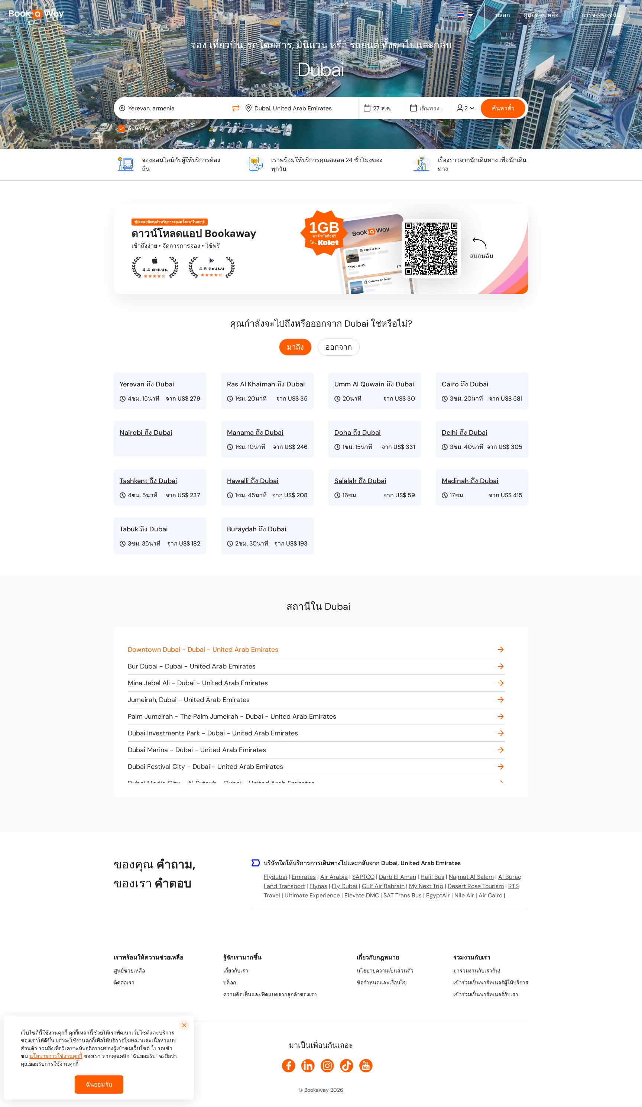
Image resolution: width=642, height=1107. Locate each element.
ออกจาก (338, 347)
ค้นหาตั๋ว (503, 108)
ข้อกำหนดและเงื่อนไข (382, 982)
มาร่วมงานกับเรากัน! (476, 970)
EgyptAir (438, 895)
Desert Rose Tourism (476, 886)
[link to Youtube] (366, 1065)
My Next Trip (426, 886)
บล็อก (229, 982)
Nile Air (464, 895)
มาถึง (295, 347)
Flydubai (275, 877)
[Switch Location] (236, 108)
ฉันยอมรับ (99, 1084)
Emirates (304, 877)
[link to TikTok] (346, 1065)
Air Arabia (334, 877)
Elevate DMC (361, 895)
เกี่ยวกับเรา (235, 970)
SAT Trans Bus (402, 895)
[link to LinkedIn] (308, 1065)
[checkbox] (121, 128)
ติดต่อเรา (124, 982)
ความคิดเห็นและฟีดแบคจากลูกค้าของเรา (270, 994)
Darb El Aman (397, 877)
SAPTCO (363, 877)
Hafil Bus (432, 877)
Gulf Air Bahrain (383, 886)
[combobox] (173, 108)
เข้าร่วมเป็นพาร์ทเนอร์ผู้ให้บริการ (490, 982)
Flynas (318, 886)
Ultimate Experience (312, 895)
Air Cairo (490, 895)
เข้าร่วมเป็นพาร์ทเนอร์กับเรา (485, 994)
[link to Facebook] (288, 1065)
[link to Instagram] (327, 1065)
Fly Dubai (344, 886)
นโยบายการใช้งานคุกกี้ (55, 1056)
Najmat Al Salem (471, 877)
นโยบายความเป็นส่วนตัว (385, 970)
